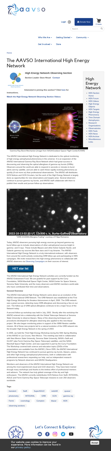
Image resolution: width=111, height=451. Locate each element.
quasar (67, 391)
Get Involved (44, 44)
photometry (14, 396)
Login (63, 22)
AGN (65, 401)
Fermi (11, 401)
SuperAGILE (39, 391)
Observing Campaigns (35, 261)
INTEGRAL (30, 396)
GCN (54, 396)
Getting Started (63, 37)
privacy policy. (23, 447)
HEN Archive (94, 136)
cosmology (25, 401)
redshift (54, 391)
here (63, 90)
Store (58, 44)
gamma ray (68, 396)
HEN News (93, 134)
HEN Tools (93, 131)
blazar (53, 401)
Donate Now (85, 22)
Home (9, 53)
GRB (44, 396)
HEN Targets (94, 109)
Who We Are (44, 37)
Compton (40, 401)
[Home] (27, 9)
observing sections (17, 406)
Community (81, 37)
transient (12, 391)
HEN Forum (94, 98)
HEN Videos (94, 101)
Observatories (95, 128)
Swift (25, 391)
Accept (95, 443)
